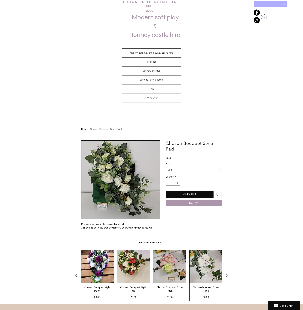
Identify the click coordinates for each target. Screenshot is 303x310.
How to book (151, 97)
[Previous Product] (76, 275)
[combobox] (194, 170)
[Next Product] (227, 275)
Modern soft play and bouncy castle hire (151, 53)
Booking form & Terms (151, 79)
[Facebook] (257, 12)
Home (84, 129)
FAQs (151, 88)
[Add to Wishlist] (218, 194)
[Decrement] (168, 182)
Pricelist (151, 62)
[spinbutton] (173, 182)
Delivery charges (151, 70)
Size (168, 164)
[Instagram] (257, 20)
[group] (151, 275)
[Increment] (178, 182)
